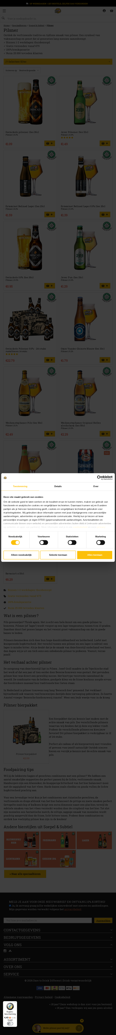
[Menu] (15, 1003)
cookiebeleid (80, 527)
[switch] (43, 542)
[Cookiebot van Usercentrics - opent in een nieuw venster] (99, 477)
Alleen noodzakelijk (21, 555)
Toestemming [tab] (20, 486)
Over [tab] (95, 486)
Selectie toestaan (58, 555)
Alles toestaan (94, 555)
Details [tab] (58, 486)
